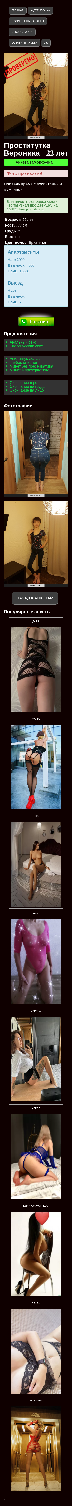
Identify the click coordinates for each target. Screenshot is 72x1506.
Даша (36, 621)
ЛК (46, 42)
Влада (36, 1303)
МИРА (36, 913)
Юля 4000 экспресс (36, 1206)
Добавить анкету (24, 42)
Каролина (36, 1400)
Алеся (36, 1108)
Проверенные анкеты (28, 21)
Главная (18, 10)
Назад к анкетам (35, 598)
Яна (36, 816)
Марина (36, 1011)
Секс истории (22, 31)
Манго (36, 718)
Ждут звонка (40, 10)
